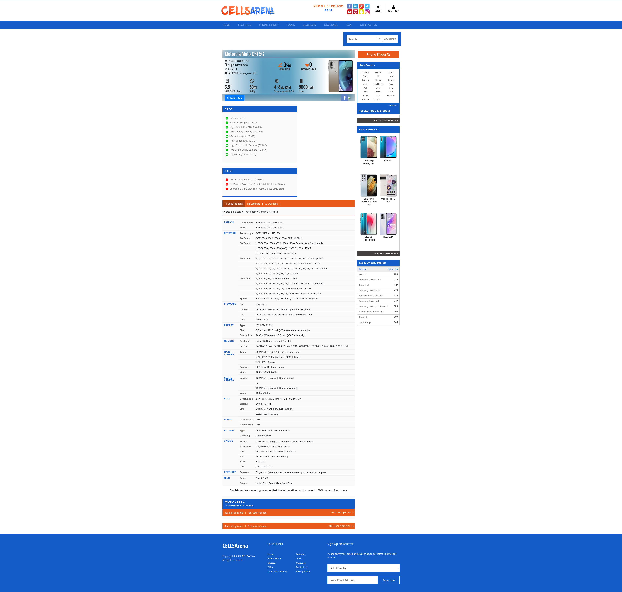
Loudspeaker (247, 419)
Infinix (365, 95)
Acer (365, 84)
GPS (242, 451)
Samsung (365, 72)
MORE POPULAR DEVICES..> (386, 120)
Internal (244, 346)
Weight (244, 403)
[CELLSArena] (251, 11)
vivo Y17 (363, 274)
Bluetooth (245, 446)
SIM (242, 409)
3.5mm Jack (246, 424)
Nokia (391, 72)
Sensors (244, 472)
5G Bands (245, 278)
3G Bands (245, 243)
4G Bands (245, 258)
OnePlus (391, 95)
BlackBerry (378, 84)
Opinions (272, 203)
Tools (290, 24)
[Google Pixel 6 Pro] (388, 185)
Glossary (309, 24)
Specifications (235, 203)
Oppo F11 (363, 317)
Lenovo (365, 80)
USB (242, 466)
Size (242, 330)
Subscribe (388, 580)
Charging (245, 435)
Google (365, 99)
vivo (365, 87)
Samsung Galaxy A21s (369, 290)
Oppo (391, 84)
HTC (391, 87)
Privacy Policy (303, 571)
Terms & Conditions (277, 571)
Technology (246, 233)
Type (242, 325)
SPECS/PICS (234, 97)
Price (242, 478)
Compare (255, 203)
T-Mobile (378, 99)
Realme (378, 91)
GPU (242, 319)
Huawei (391, 76)
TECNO (391, 91)
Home (226, 24)
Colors (243, 483)
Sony (378, 87)
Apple (365, 76)
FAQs (349, 24)
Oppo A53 (364, 285)
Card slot (245, 341)
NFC (242, 456)
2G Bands (245, 238)
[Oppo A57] (388, 223)
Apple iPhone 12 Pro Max (371, 296)
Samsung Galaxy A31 (369, 301)
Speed (243, 298)
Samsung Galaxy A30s (370, 280)
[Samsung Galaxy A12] (368, 147)
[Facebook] (344, 97)
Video (243, 372)
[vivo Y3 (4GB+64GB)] (368, 223)
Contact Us (368, 24)
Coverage (331, 24)
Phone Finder (268, 24)
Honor (378, 80)
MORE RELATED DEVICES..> (386, 254)
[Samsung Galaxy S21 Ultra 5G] (368, 185)
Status (243, 227)
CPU (242, 314)
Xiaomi (378, 72)
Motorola (391, 80)
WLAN (243, 441)
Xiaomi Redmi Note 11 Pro (371, 312)
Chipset (244, 309)
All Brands (393, 106)
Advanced (390, 39)
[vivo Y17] (388, 147)
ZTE (365, 91)
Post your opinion (257, 512)
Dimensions (246, 398)
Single (243, 378)
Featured (245, 24)
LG (378, 76)
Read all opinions (234, 512)
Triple (243, 352)
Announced (246, 222)
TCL (378, 95)
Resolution (246, 335)
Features (244, 367)
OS (241, 304)
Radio (243, 461)
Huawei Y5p (365, 322)
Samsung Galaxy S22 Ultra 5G (373, 306)
